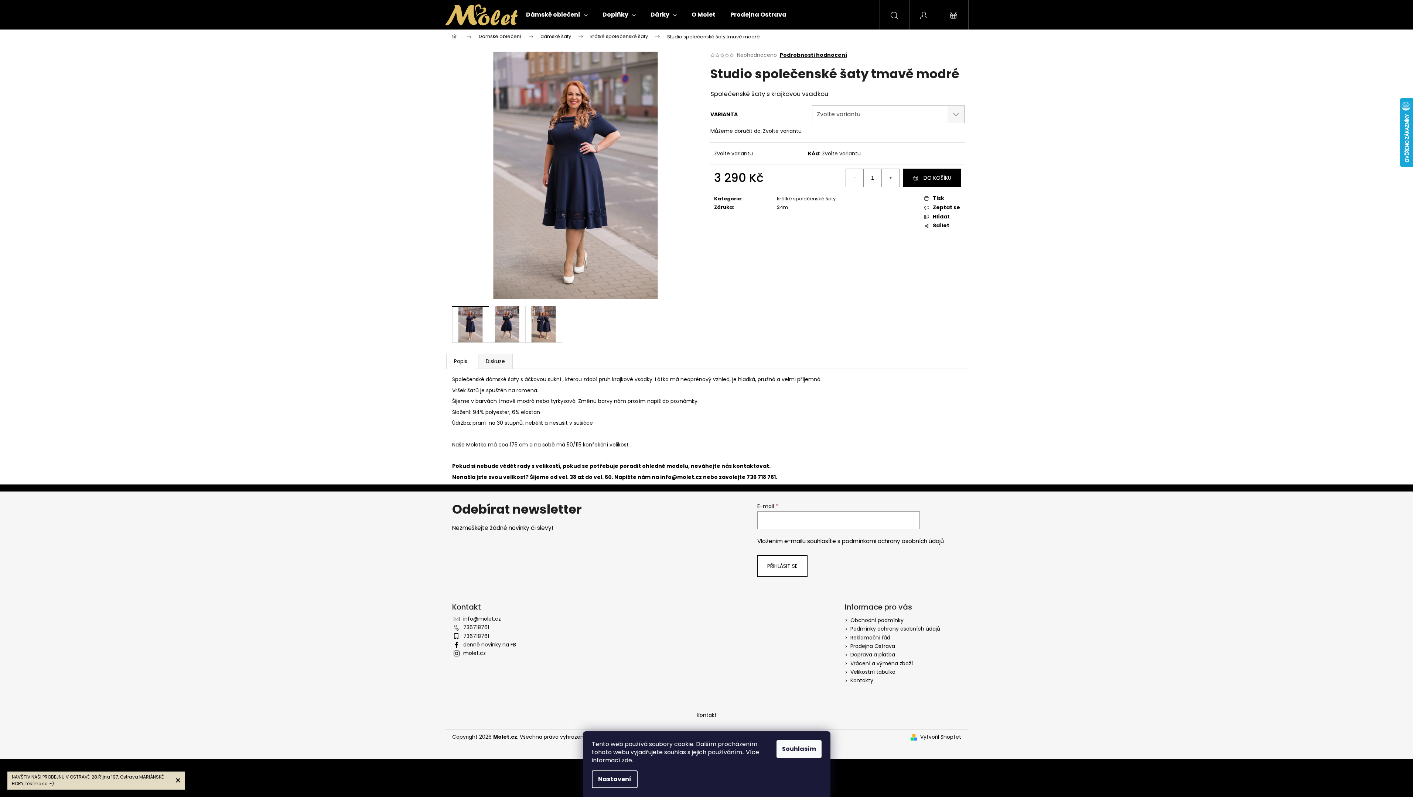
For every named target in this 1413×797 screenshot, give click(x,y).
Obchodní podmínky (877, 620)
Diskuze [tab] (495, 361)
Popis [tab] (460, 361)
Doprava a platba (872, 654)
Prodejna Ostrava (872, 646)
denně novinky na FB (489, 644)
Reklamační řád (870, 637)
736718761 (476, 627)
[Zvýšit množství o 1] (890, 178)
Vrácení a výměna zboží (881, 663)
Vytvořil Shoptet (940, 737)
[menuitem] (557, 15)
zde (627, 760)
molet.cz (474, 653)
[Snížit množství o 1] (855, 178)
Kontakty (861, 680)
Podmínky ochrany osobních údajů (895, 628)
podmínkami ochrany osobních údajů (893, 541)
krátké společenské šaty (806, 198)
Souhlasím (799, 749)
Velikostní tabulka (872, 672)
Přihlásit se (782, 566)
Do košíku (937, 178)
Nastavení (614, 779)
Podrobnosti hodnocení (813, 55)
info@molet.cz (681, 477)
